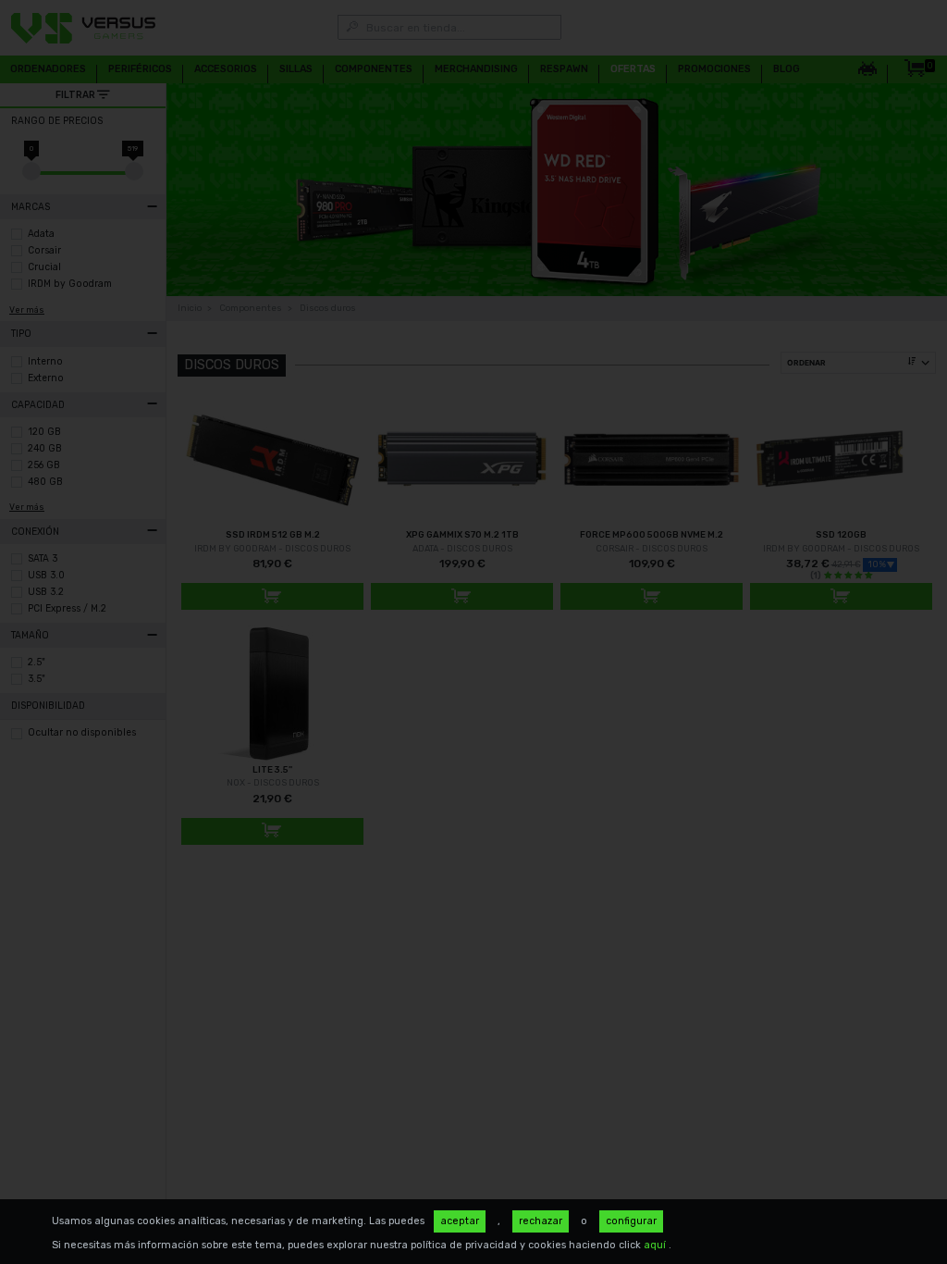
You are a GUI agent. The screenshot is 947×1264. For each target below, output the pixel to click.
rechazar (540, 1221)
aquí (656, 1245)
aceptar (459, 1221)
